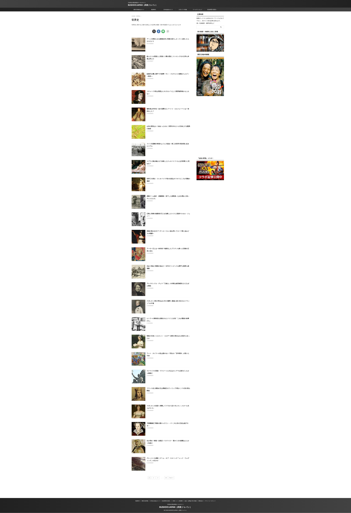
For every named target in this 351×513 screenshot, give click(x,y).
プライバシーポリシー (210, 501)
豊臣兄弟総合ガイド (139, 9)
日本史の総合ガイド (155, 501)
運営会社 (200, 501)
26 (166, 478)
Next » (171, 478)
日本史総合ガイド (168, 9)
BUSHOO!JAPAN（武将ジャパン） (142, 5)
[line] (163, 31)
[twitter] (154, 31)
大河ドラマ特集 (183, 9)
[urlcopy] (168, 31)
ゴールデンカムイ (197, 9)
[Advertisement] (210, 128)
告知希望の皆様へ (212, 9)
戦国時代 (153, 9)
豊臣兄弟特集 (145, 501)
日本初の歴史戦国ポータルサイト (175, 504)
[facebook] (158, 31)
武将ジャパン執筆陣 (178, 501)
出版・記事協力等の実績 (190, 501)
